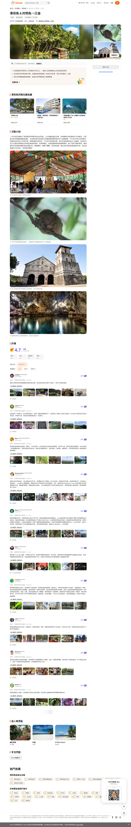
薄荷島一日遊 (81, 779)
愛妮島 (86, 793)
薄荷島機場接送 (47, 779)
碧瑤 (97, 793)
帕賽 (38, 793)
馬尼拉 (16, 793)
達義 (101, 797)
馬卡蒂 (63, 793)
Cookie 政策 (79, 824)
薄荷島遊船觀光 (97, 779)
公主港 (41, 797)
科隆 (52, 797)
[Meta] (112, 817)
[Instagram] (116, 817)
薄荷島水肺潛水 (18, 783)
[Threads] (120, 817)
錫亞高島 (13, 742)
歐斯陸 (28, 800)
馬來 (77, 797)
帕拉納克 (50, 793)
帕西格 (89, 797)
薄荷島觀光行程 (64, 779)
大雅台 (74, 793)
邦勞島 (17, 797)
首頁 (11, 8)
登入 (117, 3)
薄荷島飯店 (17, 779)
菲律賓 (17, 8)
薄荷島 (24, 8)
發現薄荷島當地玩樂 (106, 72)
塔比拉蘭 (65, 797)
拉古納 (29, 797)
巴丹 (16, 800)
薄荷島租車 (31, 779)
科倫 (34, 742)
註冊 (112, 3)
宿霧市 (27, 793)
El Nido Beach (60, 742)
